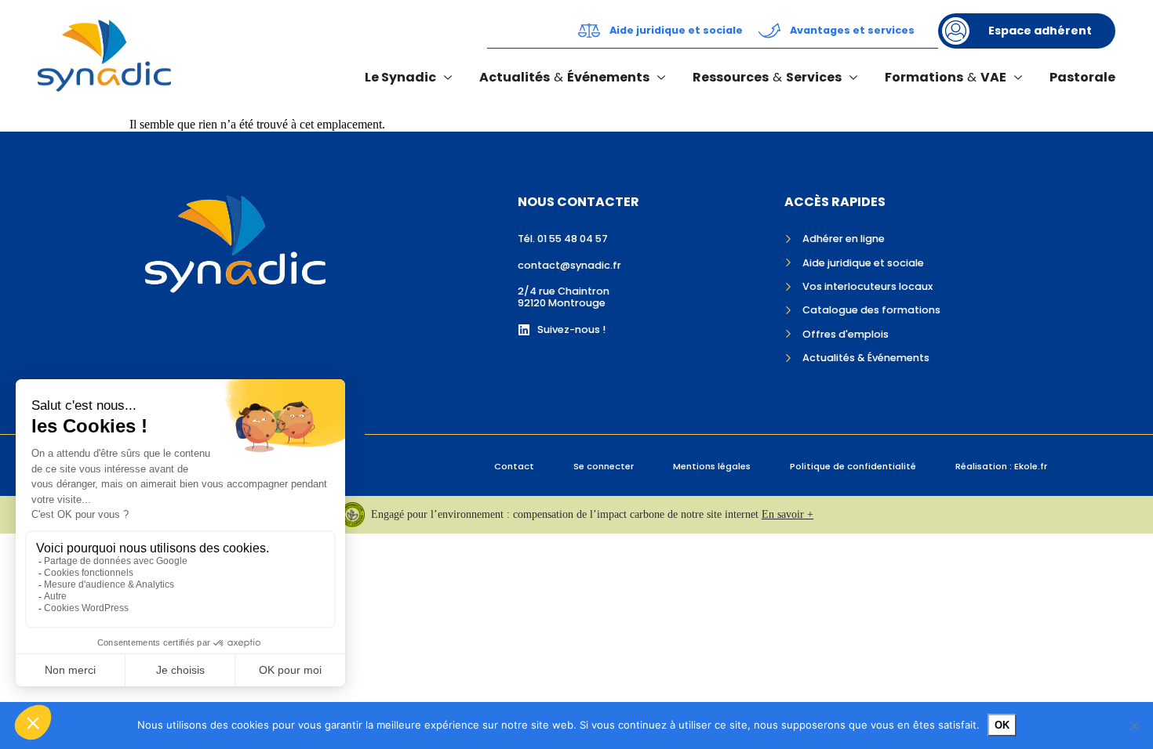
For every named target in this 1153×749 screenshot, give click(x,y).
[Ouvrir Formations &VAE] (1018, 77)
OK (1002, 725)
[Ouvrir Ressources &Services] (853, 77)
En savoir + (787, 514)
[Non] (1133, 725)
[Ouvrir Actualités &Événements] (661, 77)
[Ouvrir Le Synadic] (448, 77)
